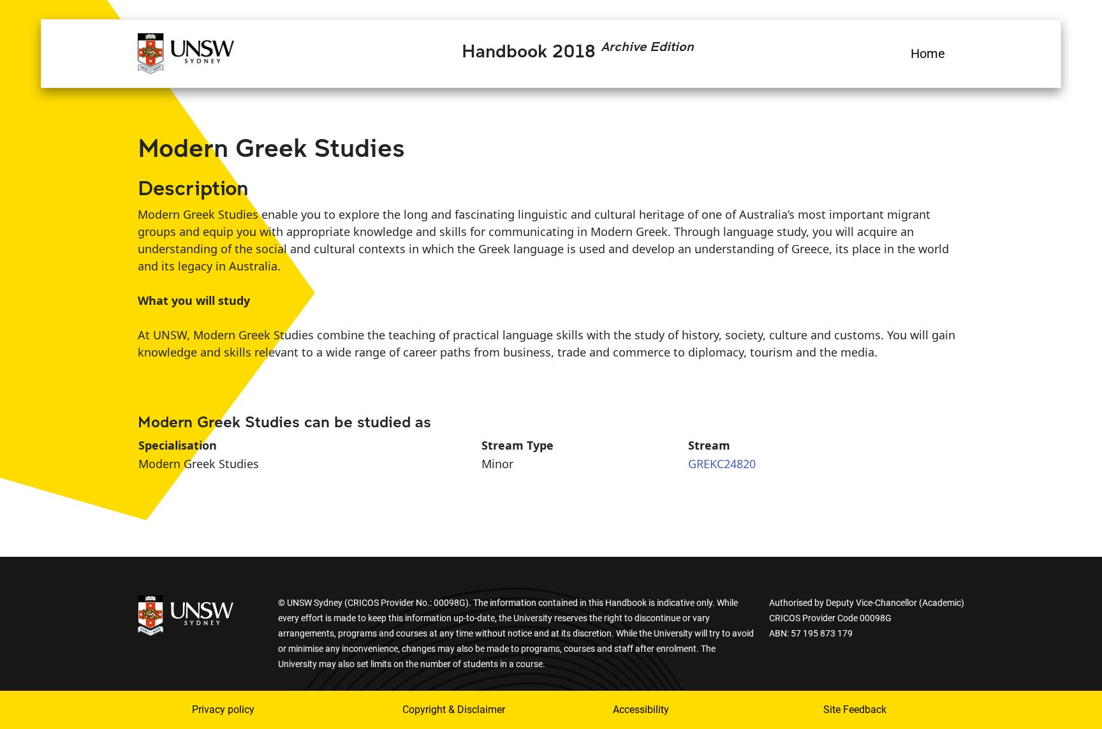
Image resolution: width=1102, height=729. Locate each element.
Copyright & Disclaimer (453, 709)
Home (928, 53)
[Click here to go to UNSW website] (185, 614)
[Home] (186, 52)
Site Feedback (854, 709)
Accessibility (641, 709)
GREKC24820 (722, 463)
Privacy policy (223, 709)
